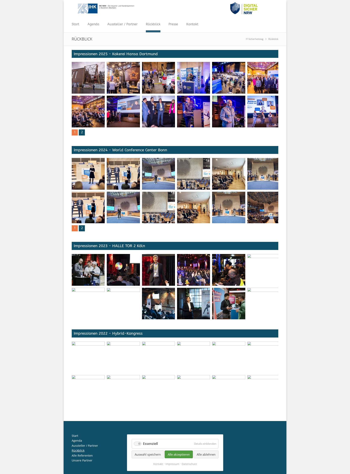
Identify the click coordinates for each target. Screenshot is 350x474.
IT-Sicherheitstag (254, 38)
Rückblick (153, 24)
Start (75, 24)
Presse (173, 24)
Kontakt (192, 24)
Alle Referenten (82, 455)
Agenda (93, 24)
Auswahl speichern (148, 454)
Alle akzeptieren (179, 454)
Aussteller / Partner (122, 24)
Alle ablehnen (206, 454)
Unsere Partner (82, 460)
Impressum (172, 464)
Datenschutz (189, 464)
